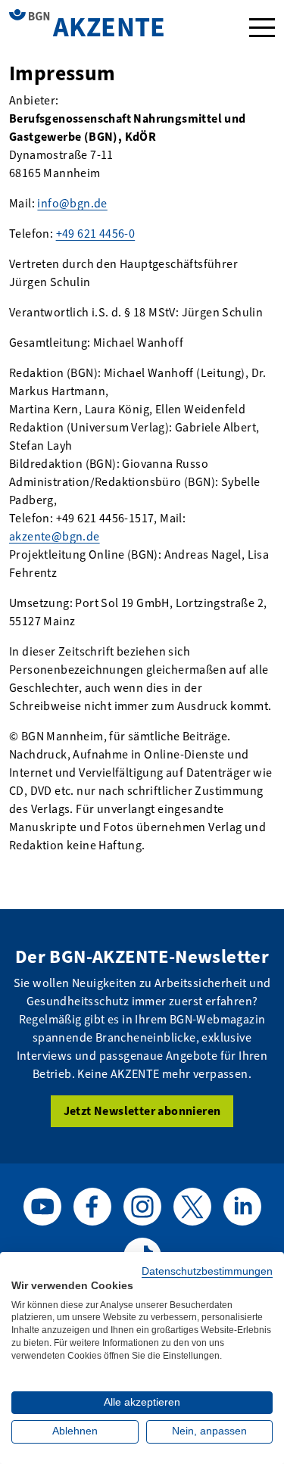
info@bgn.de (72, 203)
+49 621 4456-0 (96, 233)
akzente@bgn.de (54, 536)
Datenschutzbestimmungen (207, 1271)
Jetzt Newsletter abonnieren (142, 1111)
